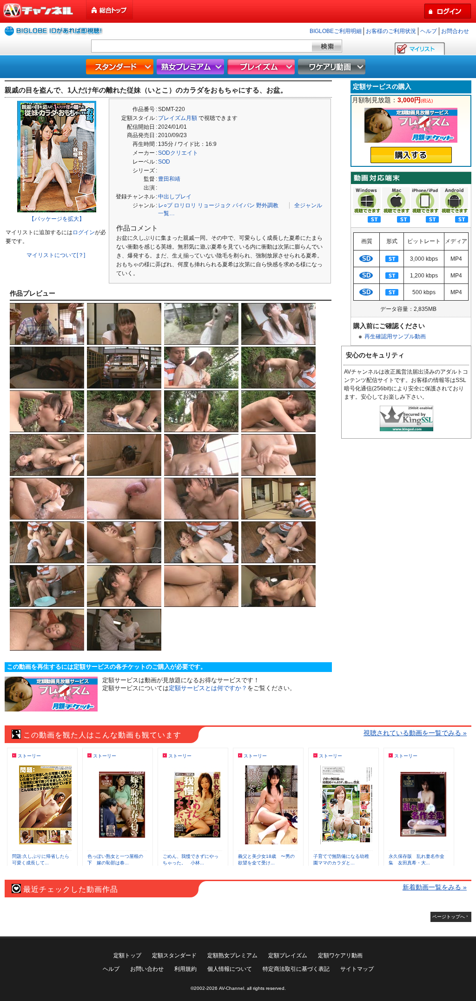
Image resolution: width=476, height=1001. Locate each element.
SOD (164, 161)
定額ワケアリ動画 (340, 955)
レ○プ (165, 205)
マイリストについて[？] (55, 255)
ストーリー (29, 755)
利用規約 (185, 969)
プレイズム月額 (177, 118)
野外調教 (267, 205)
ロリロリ (185, 205)
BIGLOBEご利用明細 (336, 31)
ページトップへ (448, 916)
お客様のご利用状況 (391, 31)
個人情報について (229, 969)
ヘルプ (428, 31)
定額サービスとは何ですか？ (208, 688)
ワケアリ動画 (333, 66)
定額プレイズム (287, 955)
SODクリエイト (178, 153)
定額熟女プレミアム (232, 955)
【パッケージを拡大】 (57, 219)
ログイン (84, 232)
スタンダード (121, 66)
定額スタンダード (174, 955)
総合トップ (110, 10)
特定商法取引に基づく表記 (296, 969)
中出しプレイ (175, 196)
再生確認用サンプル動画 (395, 336)
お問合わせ (455, 31)
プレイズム (262, 66)
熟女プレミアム (191, 66)
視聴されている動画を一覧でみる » (415, 733)
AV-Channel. (232, 988)
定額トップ (127, 955)
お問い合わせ (147, 969)
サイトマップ (357, 969)
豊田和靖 (169, 179)
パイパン (243, 205)
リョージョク (214, 205)
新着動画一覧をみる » (435, 887)
